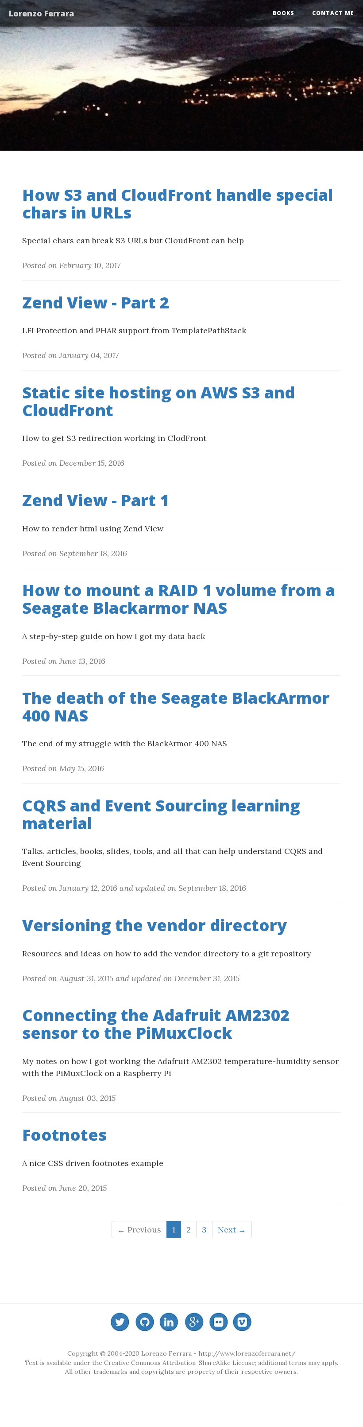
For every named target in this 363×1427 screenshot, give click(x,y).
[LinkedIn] (169, 1323)
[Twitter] (121, 1323)
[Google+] (194, 1323)
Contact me (333, 13)
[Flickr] (218, 1323)
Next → (232, 1229)
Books (283, 13)
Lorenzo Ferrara (41, 13)
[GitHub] (145, 1323)
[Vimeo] (242, 1323)
